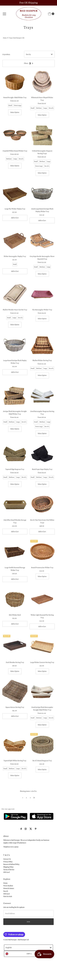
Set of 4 (47, 166)
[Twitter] (31, 829)
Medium (39, 108)
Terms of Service (8, 869)
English (9, 947)
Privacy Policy (7, 862)
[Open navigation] (4, 13)
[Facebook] (21, 829)
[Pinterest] (35, 829)
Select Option (14, 112)
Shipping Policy (8, 867)
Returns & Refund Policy (11, 864)
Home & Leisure (8, 888)
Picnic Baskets (8, 886)
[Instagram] (26, 829)
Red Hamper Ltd (23, 939)
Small (10, 105)
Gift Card (6, 872)
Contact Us (7, 859)
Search (5, 891)
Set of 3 (51, 108)
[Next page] (34, 797)
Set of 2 (20, 318)
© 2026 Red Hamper (10, 939)
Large (45, 108)
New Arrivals (7, 896)
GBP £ (29, 954)
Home (5, 38)
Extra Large (17, 105)
